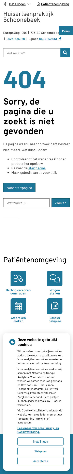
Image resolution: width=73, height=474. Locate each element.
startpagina (37, 168)
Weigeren (40, 451)
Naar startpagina (19, 187)
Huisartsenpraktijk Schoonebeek (28, 17)
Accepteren (40, 461)
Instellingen (40, 441)
